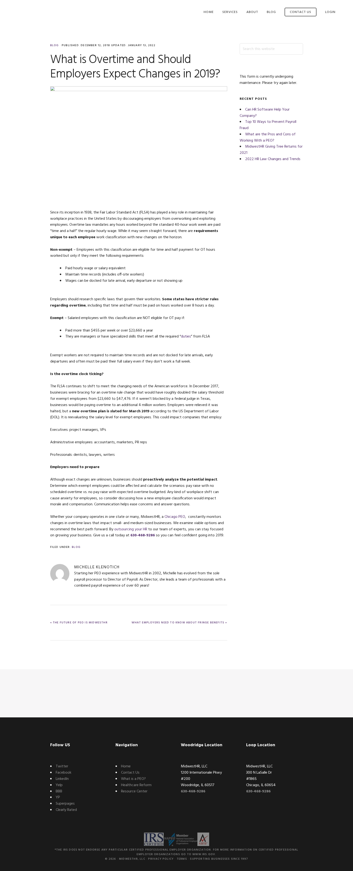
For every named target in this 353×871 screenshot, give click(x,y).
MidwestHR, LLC (132, 859)
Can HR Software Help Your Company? (265, 113)
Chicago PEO (174, 517)
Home (126, 766)
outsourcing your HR (130, 529)
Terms (182, 859)
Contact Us (130, 773)
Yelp (59, 785)
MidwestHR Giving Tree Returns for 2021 (271, 150)
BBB (59, 791)
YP (58, 797)
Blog (54, 45)
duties (186, 336)
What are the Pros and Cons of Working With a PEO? (268, 137)
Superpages (65, 804)
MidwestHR (42, 13)
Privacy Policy (161, 859)
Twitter (62, 766)
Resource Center (134, 791)
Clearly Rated (66, 810)
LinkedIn (62, 779)
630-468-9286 (142, 535)
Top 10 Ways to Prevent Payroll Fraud (268, 125)
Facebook (63, 773)
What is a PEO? (133, 779)
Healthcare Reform (136, 785)
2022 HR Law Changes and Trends (272, 159)
